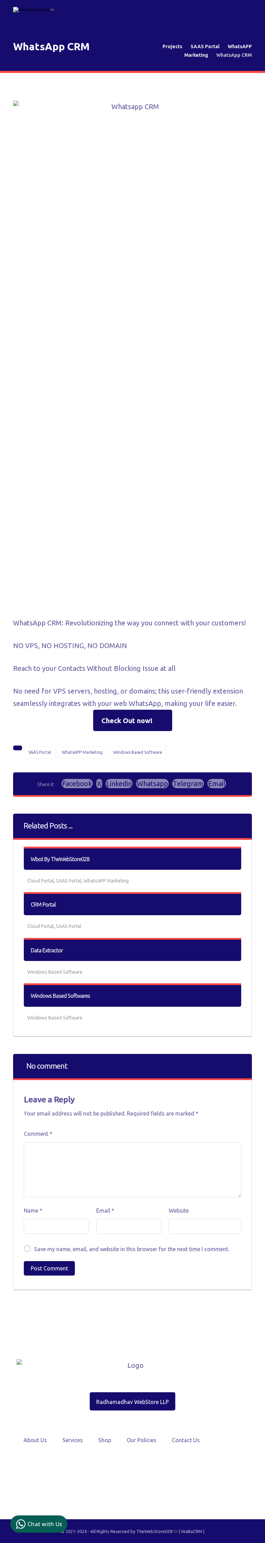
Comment (38, 1134)
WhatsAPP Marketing (82, 752)
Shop (104, 1440)
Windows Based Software (137, 752)
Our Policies (141, 1440)
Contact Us (186, 1440)
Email (105, 1210)
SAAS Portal (39, 752)
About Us (35, 1440)
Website (179, 1210)
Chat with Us (45, 1524)
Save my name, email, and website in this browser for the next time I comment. (131, 1249)
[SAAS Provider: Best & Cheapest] (34, 12)
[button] (77, 783)
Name (33, 1210)
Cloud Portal (40, 881)
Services (72, 1440)
